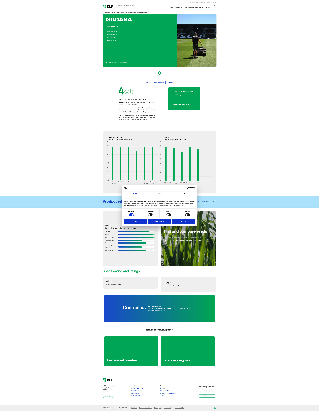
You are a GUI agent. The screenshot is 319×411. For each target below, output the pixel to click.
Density (107, 231)
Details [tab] (160, 193)
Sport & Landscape (136, 391)
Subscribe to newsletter (207, 396)
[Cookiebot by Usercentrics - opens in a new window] (188, 188)
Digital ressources (159, 82)
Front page (112, 12)
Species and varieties (130, 12)
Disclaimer (134, 408)
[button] (191, 7)
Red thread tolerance (108, 247)
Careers (162, 395)
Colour (107, 243)
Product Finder (135, 395)
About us (162, 388)
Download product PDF (203, 202)
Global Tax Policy (179, 408)
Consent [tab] (134, 193)
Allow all (183, 221)
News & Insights (164, 391)
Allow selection (159, 221)
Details (148, 82)
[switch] (150, 214)
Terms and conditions (145, 408)
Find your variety (170, 246)
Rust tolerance (109, 240)
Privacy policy (158, 408)
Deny (135, 221)
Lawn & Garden (120, 12)
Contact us (108, 396)
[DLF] (108, 6)
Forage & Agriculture (137, 388)
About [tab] (184, 193)
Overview (170, 82)
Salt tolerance (109, 250)
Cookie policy (168, 408)
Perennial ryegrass (142, 12)
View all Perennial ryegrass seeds (117, 62)
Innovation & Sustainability (168, 393)
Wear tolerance (109, 237)
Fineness (107, 234)
